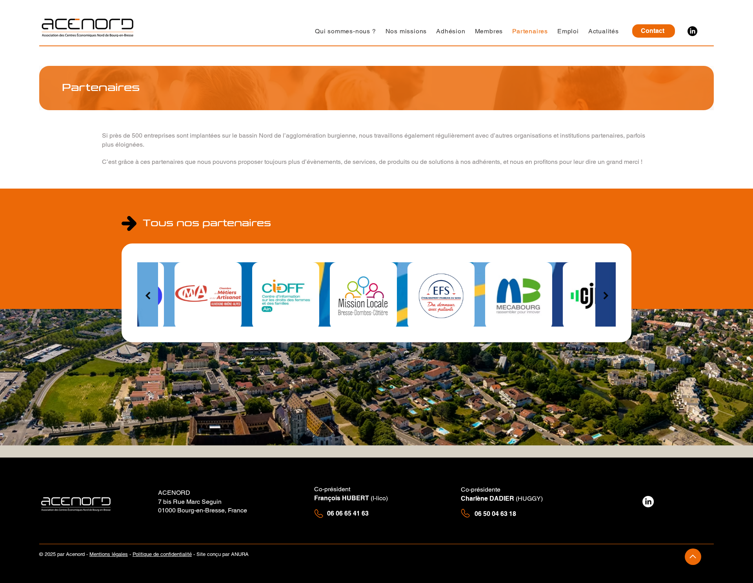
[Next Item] (605, 296)
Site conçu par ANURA (223, 554)
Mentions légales (108, 554)
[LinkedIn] (692, 31)
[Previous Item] (147, 296)
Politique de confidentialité (162, 554)
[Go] (693, 556)
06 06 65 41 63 (348, 513)
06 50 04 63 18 (496, 514)
